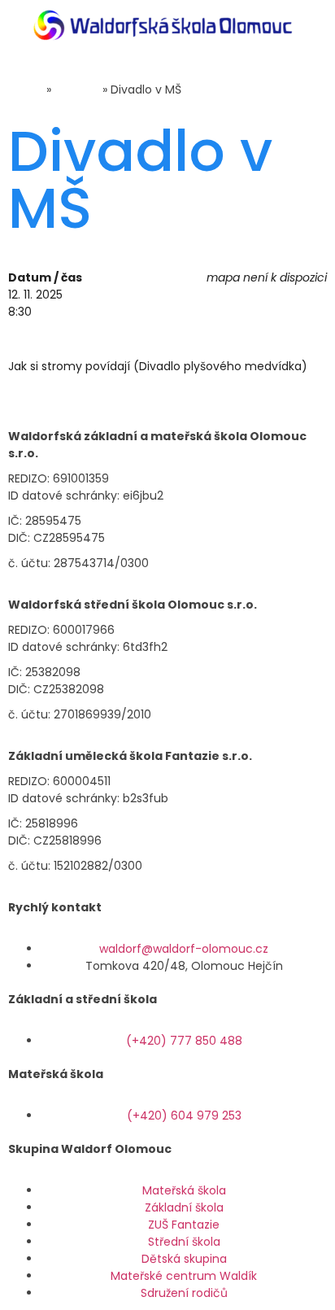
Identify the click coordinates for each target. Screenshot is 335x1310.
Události (76, 89)
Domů (25, 89)
